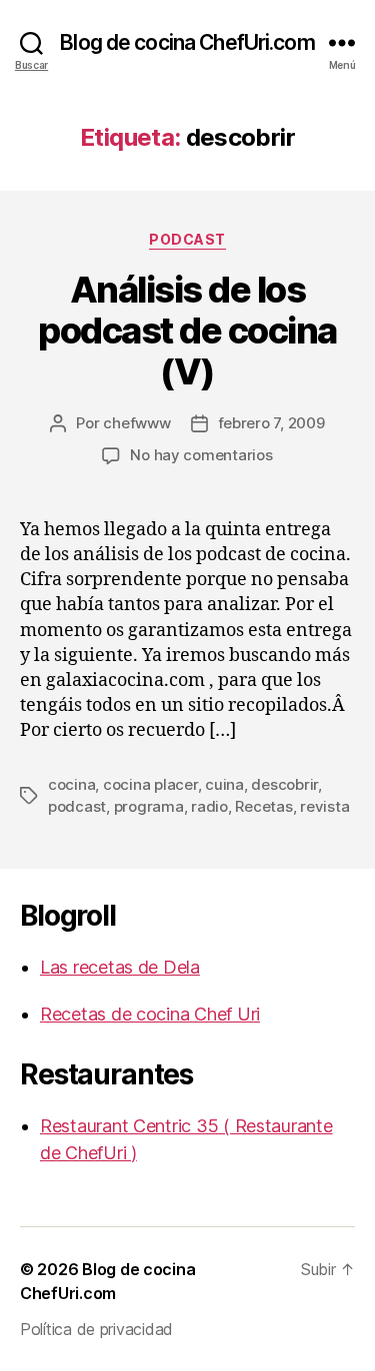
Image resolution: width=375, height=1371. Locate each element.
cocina (71, 784)
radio (209, 806)
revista (324, 806)
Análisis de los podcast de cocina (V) (187, 330)
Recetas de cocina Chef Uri (150, 1014)
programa (149, 806)
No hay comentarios (201, 454)
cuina (224, 784)
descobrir (284, 784)
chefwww (136, 422)
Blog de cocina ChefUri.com (187, 42)
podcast (187, 239)
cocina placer (150, 784)
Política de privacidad (96, 1329)
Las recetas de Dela (120, 967)
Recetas (263, 806)
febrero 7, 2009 (271, 422)
